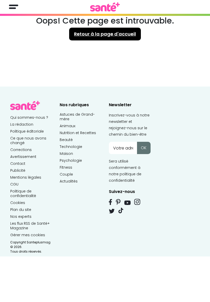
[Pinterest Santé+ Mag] (118, 202)
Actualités (69, 181)
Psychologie (71, 160)
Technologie (71, 146)
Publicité (17, 170)
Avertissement (23, 156)
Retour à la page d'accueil (105, 34)
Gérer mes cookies (27, 235)
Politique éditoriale (27, 131)
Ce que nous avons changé (28, 140)
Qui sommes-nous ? (29, 117)
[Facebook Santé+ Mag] (110, 202)
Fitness (66, 167)
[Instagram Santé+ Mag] (137, 202)
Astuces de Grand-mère (77, 117)
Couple (66, 174)
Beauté (66, 139)
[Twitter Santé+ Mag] (112, 211)
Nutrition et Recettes (78, 132)
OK (143, 148)
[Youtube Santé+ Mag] (127, 202)
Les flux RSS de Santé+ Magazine (30, 226)
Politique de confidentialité (23, 193)
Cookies (17, 202)
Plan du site (20, 209)
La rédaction (21, 124)
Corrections (21, 149)
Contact (17, 163)
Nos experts (21, 216)
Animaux (67, 125)
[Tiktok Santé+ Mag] (120, 210)
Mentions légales (25, 177)
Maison (66, 153)
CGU (14, 184)
